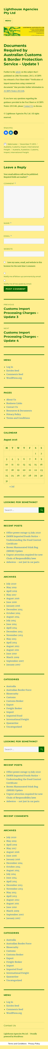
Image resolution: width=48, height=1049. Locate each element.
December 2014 (14, 609)
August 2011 (12, 650)
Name (7, 223)
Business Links (14, 403)
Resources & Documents (19, 410)
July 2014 (11, 620)
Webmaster (12, 144)
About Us (11, 399)
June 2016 (11, 602)
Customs (16, 147)
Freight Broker (14, 708)
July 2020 (11, 583)
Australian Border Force (18, 690)
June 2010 (11, 653)
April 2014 (11, 628)
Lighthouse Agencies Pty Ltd (16, 1034)
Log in (9, 367)
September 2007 (15, 661)
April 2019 (11, 591)
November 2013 (14, 635)
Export (10, 704)
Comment (10, 183)
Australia (7, 147)
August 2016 (12, 598)
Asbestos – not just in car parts (22, 562)
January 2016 (13, 605)
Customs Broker (14, 701)
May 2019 (11, 587)
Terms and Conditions (18, 418)
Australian (25, 150)
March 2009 (12, 657)
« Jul (11, 486)
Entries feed (12, 370)
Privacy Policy (13, 414)
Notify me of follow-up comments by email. (22, 276)
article (18, 72)
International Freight (20, 152)
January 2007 (13, 664)
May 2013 (11, 639)
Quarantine (12, 723)
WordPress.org (14, 378)
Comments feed (14, 374)
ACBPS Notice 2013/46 (14, 91)
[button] (6, 133)
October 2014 (13, 613)
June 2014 (11, 624)
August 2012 (12, 646)
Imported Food (14, 715)
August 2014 (12, 617)
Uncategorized (14, 726)
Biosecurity (12, 693)
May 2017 (11, 594)
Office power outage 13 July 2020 (23, 532)
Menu (8, 21)
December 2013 (14, 631)
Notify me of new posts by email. (18, 284)
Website (8, 249)
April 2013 (11, 642)
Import (24, 147)
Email (8, 236)
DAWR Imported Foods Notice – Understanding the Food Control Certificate (23, 540)
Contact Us (28, 106)
